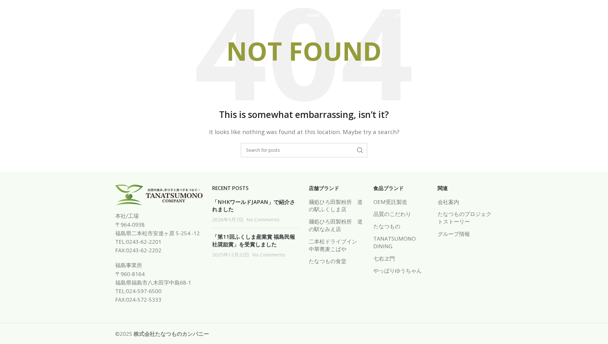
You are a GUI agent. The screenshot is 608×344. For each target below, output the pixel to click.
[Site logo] (67, 15)
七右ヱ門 (384, 258)
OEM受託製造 (390, 202)
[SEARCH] (360, 150)
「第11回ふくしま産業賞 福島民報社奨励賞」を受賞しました (253, 240)
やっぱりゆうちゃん (397, 270)
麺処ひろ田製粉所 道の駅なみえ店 (336, 225)
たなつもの (386, 226)
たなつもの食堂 (327, 261)
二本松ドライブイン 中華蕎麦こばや (336, 245)
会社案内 (448, 202)
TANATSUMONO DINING (394, 242)
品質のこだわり (392, 214)
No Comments (263, 219)
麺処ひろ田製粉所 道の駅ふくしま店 (336, 205)
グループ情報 (454, 233)
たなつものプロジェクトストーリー (464, 217)
